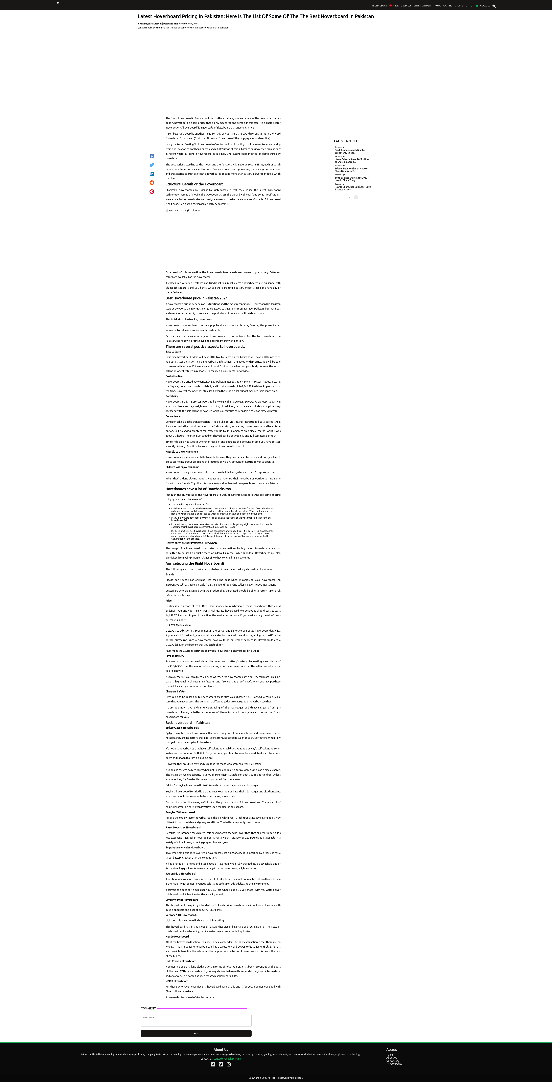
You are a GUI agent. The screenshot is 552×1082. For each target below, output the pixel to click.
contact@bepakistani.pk (227, 1058)
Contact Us (392, 1060)
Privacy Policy (394, 1063)
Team (389, 1054)
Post (196, 1033)
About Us (391, 1057)
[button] (349, 197)
